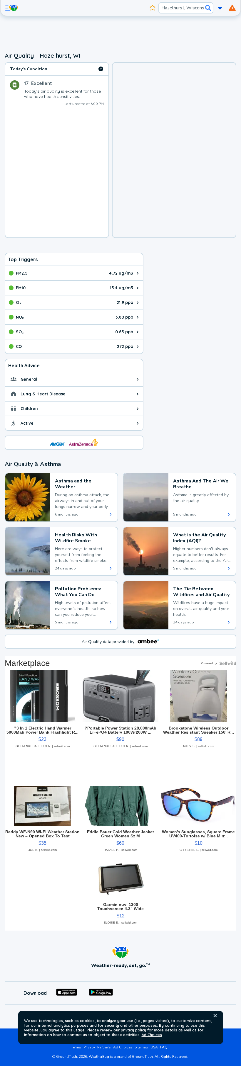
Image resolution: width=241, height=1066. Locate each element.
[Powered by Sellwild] (227, 663)
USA (154, 1047)
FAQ (164, 1047)
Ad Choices (152, 1034)
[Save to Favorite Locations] (152, 7)
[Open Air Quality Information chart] (101, 69)
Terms (76, 1047)
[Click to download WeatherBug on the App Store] (66, 993)
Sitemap (141, 1047)
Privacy (89, 1047)
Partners (104, 1047)
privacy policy (133, 1030)
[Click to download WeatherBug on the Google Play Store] (101, 993)
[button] (215, 1015)
